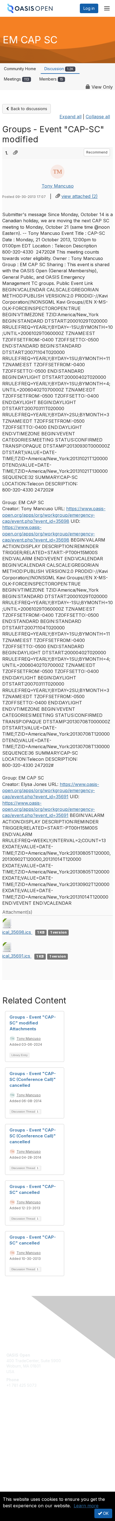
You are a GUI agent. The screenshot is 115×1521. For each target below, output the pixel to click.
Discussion (58, 68)
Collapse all (98, 116)
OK (105, 1513)
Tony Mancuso (58, 186)
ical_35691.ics (17, 956)
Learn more (86, 1505)
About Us (14, 1489)
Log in (89, 8)
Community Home (20, 68)
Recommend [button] (96, 152)
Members (51, 79)
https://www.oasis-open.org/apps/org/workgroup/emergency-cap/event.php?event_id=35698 (54, 515)
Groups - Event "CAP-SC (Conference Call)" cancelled (32, 1079)
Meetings (16, 79)
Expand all (70, 116)
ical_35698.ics (17, 932)
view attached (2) (79, 196)
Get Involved (18, 1422)
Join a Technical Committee (31, 1438)
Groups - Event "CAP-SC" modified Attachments (32, 1022)
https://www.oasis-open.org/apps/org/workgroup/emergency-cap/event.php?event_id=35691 (50, 790)
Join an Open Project (25, 1430)
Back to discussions (28, 108)
